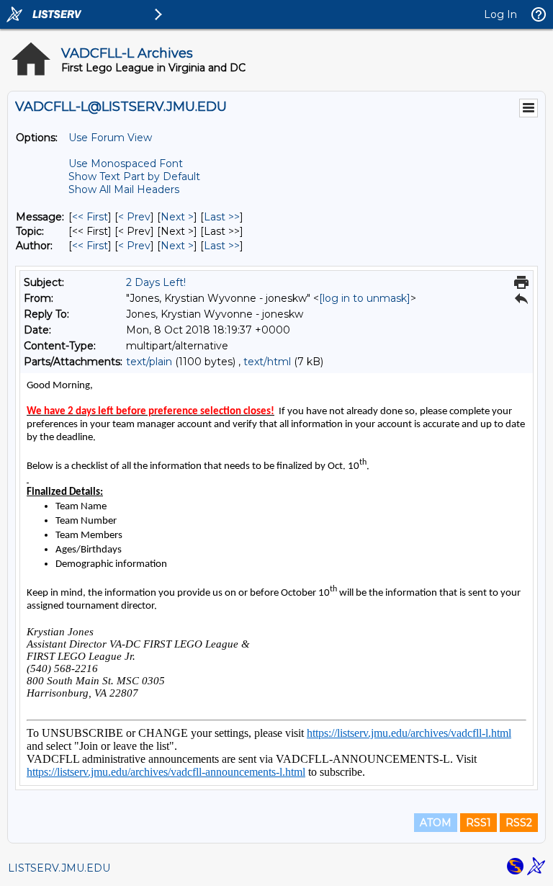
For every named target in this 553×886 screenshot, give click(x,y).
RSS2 (518, 822)
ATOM (435, 822)
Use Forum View (110, 137)
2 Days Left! (156, 282)
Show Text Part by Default (134, 176)
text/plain (149, 361)
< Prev (134, 216)
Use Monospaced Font (125, 163)
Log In (500, 14)
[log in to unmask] (364, 298)
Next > (177, 216)
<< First (90, 216)
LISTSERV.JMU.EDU (59, 868)
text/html (267, 361)
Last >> (222, 216)
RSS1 (478, 822)
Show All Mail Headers (123, 189)
